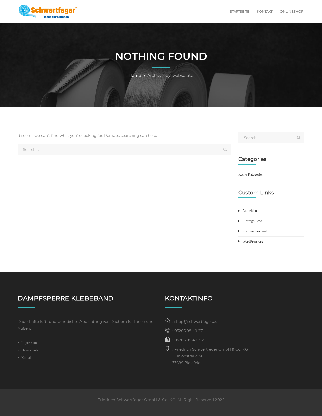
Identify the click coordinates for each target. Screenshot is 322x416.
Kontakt (27, 358)
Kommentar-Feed (254, 231)
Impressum (29, 343)
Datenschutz (29, 350)
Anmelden (249, 211)
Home (135, 75)
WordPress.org (252, 241)
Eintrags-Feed (252, 221)
